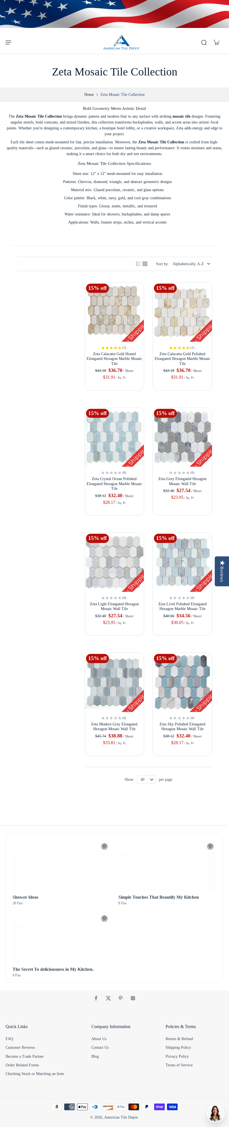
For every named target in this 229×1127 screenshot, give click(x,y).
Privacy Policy (177, 1056)
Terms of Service (179, 1065)
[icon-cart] (216, 42)
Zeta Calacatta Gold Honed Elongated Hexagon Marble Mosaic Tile (114, 359)
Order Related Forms (22, 1065)
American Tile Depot (121, 1117)
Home (89, 94)
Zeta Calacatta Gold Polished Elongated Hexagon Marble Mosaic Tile (182, 359)
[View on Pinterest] (104, 846)
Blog (95, 1056)
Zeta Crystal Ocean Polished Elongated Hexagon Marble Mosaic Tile (114, 484)
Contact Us (100, 1047)
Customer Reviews (20, 1047)
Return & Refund (179, 1039)
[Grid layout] (145, 264)
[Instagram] (133, 998)
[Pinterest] (121, 998)
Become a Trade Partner (25, 1056)
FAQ (9, 1039)
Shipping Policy (178, 1047)
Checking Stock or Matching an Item (35, 1074)
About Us (98, 1039)
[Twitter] (108, 998)
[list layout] (138, 264)
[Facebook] (96, 998)
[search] (204, 42)
